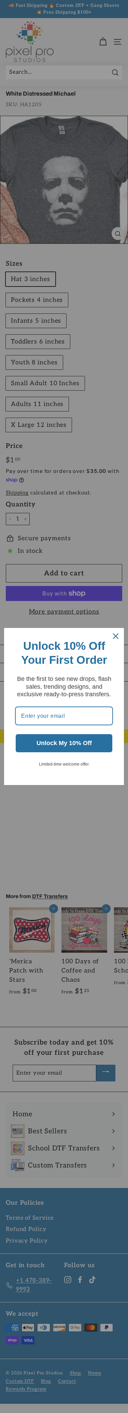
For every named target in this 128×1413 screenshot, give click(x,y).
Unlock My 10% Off (64, 743)
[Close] (116, 636)
